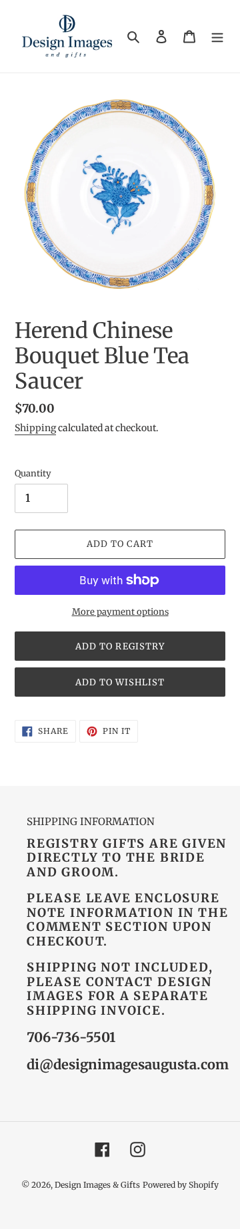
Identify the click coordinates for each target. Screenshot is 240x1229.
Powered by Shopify (181, 1185)
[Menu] (217, 36)
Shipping (35, 428)
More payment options (120, 611)
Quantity (33, 473)
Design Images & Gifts (97, 1185)
